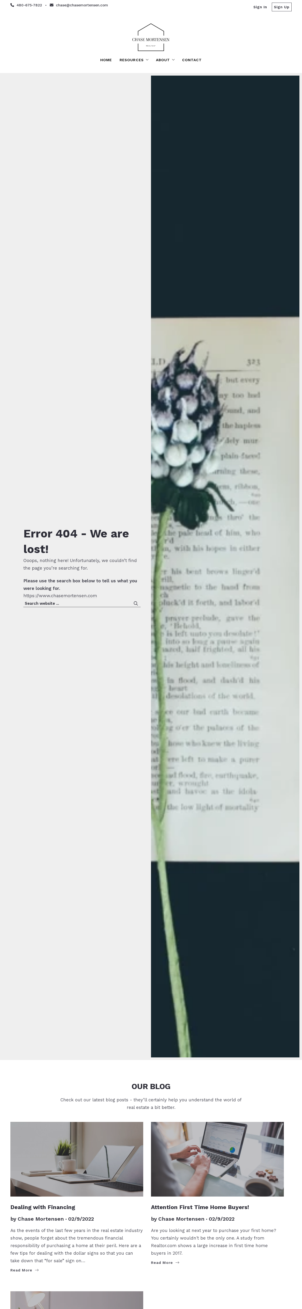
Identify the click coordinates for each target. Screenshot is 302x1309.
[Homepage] (151, 37)
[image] (76, 1159)
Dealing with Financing (42, 1207)
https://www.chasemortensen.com (60, 595)
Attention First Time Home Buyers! (200, 1207)
